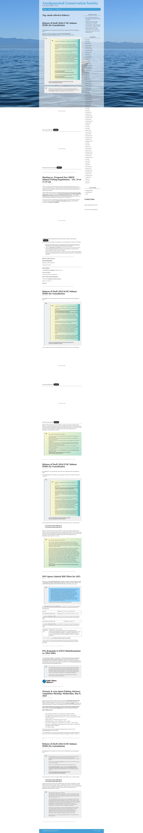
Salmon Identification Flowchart (91, 205)
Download (55, 129)
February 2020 (89, 132)
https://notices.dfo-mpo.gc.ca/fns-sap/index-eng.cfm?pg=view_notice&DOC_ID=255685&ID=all (59, 772)
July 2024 (87, 59)
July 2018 (87, 159)
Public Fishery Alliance (48, 658)
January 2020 (88, 134)
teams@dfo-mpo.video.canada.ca (54, 278)
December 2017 (89, 170)
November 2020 (89, 117)
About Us (50, 9)
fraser (53, 172)
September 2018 (89, 157)
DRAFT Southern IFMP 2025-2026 (47, 422)
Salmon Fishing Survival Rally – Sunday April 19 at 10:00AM (92, 22)
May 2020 (88, 128)
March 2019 (88, 146)
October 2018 (88, 155)
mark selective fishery (59, 172)
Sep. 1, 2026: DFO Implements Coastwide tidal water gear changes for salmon (93, 19)
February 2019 (89, 148)
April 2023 (88, 77)
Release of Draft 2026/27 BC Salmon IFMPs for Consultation (92, 28)
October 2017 (88, 173)
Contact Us (58, 9)
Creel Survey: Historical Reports (91, 209)
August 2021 (88, 105)
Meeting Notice (51, 183)
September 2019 (89, 141)
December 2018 (89, 152)
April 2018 (88, 164)
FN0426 (47, 645)
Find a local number (46, 272)
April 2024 (88, 61)
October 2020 (88, 119)
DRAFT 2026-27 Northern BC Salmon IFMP (49, 167)
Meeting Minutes (89, 190)
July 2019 (87, 143)
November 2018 (89, 153)
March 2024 (88, 63)
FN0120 (46, 471)
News (49, 27)
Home (44, 9)
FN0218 (46, 30)
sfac (67, 286)
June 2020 (88, 126)
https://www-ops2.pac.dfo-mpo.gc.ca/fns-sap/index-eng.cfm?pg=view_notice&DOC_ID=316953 (61, 343)
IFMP (54, 172)
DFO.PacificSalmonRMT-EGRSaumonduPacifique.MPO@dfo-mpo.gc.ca (56, 34)
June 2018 (88, 161)
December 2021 (89, 99)
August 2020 (88, 123)
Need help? (52, 258)
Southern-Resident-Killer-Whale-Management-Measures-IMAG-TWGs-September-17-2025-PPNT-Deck (59, 238)
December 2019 (89, 135)
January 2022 (88, 97)
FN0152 (46, 298)
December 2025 (89, 48)
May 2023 (88, 76)
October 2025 (88, 52)
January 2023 (88, 83)
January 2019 (88, 150)
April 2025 (88, 54)
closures (48, 172)
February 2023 (89, 81)
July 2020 (87, 125)
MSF (69, 172)
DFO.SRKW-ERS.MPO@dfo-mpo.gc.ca (63, 201)
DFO (50, 172)
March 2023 (88, 79)
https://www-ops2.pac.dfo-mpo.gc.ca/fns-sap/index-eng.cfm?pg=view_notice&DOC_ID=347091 (61, 82)
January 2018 (88, 168)
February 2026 (89, 45)
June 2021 (88, 106)
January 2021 (88, 114)
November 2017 (89, 172)
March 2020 (88, 130)
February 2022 (89, 96)
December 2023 (89, 67)
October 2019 (88, 139)
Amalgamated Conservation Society (70, 3)
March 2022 (88, 94)
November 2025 (89, 50)
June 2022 (88, 90)
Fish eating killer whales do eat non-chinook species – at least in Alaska (93, 25)
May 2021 (88, 108)
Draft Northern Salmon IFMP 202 (52, 525)
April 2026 (88, 41)
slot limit (69, 286)
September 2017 (89, 175)
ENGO (47, 686)
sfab (77, 737)
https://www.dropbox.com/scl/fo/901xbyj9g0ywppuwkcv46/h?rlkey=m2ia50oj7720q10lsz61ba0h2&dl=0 (66, 488)
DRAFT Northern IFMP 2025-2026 (47, 384)
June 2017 (88, 181)
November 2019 (89, 137)
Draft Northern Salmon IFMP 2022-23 (53, 779)
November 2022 (89, 85)
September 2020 (89, 121)
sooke (79, 737)
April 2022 (88, 92)
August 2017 (88, 177)
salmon (72, 172)
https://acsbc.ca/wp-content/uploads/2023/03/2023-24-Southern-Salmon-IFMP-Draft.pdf (64, 565)
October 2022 (88, 87)
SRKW (74, 172)
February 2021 (89, 112)
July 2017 (87, 179)
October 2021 (88, 103)
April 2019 (88, 144)
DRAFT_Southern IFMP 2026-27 (47, 129)
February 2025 (89, 56)
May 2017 (88, 182)
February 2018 (89, 166)
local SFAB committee (55, 737)
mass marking (65, 172)
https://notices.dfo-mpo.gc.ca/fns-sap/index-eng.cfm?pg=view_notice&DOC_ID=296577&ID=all (59, 518)
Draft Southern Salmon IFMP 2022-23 (53, 527)
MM (68, 172)
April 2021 (88, 110)
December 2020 (89, 115)
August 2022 (88, 88)
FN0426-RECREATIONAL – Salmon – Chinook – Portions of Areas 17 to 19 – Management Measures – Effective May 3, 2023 (61, 582)
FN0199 (46, 751)
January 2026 (88, 47)
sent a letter (57, 658)
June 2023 (88, 74)
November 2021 (89, 101)
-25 (61, 525)
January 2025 (88, 58)
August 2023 (88, 70)
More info (44, 283)
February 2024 (89, 65)
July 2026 (87, 39)
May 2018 (88, 163)
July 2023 (87, 72)
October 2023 (88, 68)
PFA (73, 737)
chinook (45, 172)
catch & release (46, 286)
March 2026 (88, 43)
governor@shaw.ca (58, 707)
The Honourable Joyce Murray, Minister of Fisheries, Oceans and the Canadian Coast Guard (61, 658)
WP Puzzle (99, 830)
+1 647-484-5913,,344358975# (48, 270)
